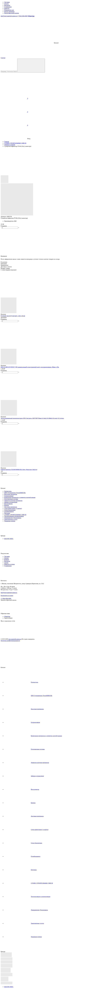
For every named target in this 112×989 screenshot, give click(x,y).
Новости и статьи (9, 564)
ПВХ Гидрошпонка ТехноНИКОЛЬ (15, 492)
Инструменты (8, 503)
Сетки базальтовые (9, 510)
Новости (6, 8)
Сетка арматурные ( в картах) (13, 508)
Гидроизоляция (8, 496)
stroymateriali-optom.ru (14, 639)
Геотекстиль (7, 491)
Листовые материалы (10, 507)
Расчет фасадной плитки (11, 13)
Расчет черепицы (9, 11)
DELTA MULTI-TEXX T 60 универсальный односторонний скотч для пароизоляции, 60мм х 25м (30, 367)
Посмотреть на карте (7, 595)
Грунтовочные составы (11, 499)
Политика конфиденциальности (10, 640)
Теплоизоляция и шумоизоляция (14, 516)
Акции (6, 562)
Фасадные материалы (10, 494)
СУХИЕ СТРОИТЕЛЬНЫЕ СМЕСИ (15, 514)
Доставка (7, 2)
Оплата (6, 3)
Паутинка (7, 513)
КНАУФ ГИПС (8, 538)
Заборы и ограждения (10, 502)
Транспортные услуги (10, 519)
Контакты (7, 5)
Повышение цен (9, 10)
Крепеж (6, 505)
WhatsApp (7, 616)
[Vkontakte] (14, 634)
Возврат (6, 559)
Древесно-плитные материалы (13, 500)
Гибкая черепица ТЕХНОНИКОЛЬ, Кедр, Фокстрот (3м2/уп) (19, 469)
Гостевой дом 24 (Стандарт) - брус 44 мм (13, 316)
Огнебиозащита (9, 511)
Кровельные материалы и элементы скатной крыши (19, 497)
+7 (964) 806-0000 (22, 16)
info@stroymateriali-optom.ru (9, 16)
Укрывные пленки (9, 521)
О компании (8, 7)
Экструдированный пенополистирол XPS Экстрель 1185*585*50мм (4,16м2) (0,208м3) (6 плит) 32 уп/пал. (32, 418)
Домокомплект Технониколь (12, 518)
